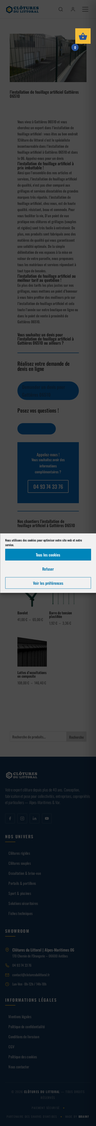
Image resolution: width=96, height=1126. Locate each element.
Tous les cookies (48, 554)
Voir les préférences (48, 583)
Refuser (48, 569)
